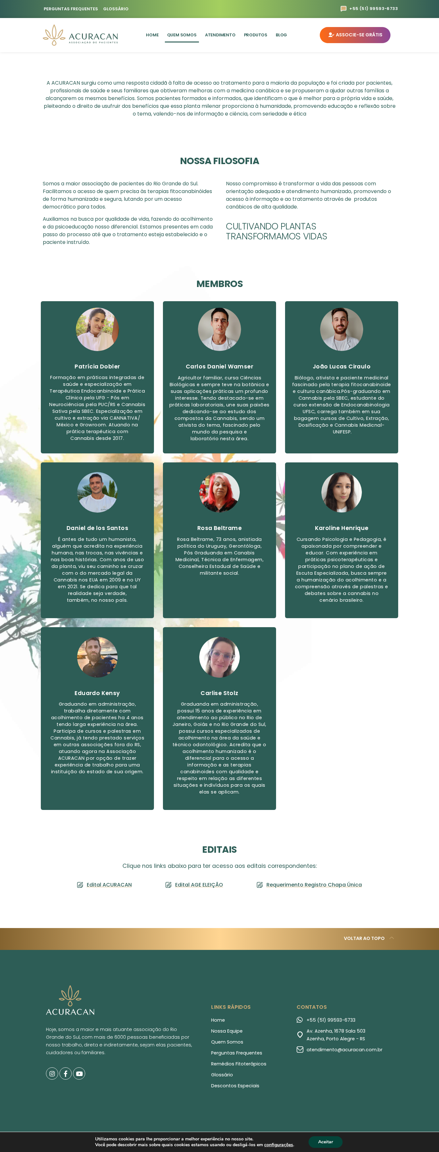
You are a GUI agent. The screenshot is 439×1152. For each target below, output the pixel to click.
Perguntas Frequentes (71, 9)
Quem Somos (182, 35)
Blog (281, 35)
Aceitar (325, 1142)
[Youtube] (79, 1073)
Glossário (116, 9)
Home (152, 35)
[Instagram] (52, 1073)
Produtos (255, 35)
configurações (278, 1145)
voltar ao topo (364, 938)
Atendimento (220, 35)
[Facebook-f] (65, 1073)
